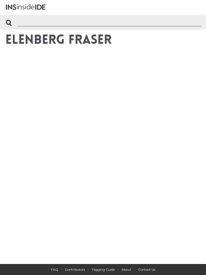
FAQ (54, 269)
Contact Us (146, 269)
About (126, 269)
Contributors (75, 269)
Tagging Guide (103, 269)
